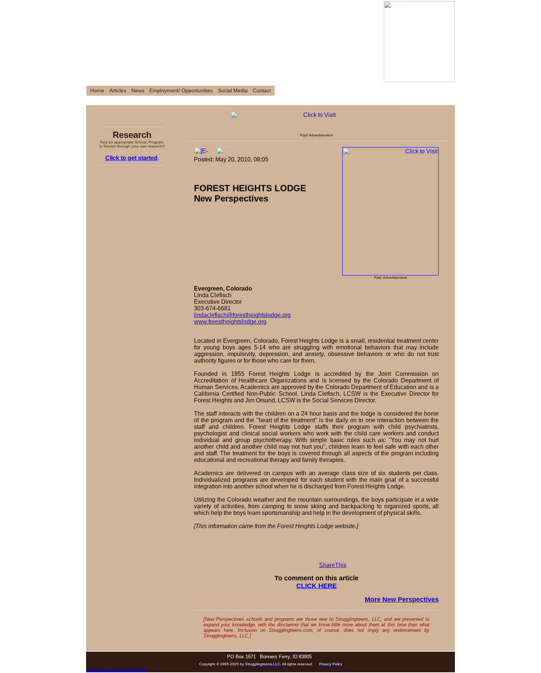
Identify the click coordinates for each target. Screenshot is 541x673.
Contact (262, 90)
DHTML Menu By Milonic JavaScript (116, 670)
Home (97, 90)
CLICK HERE (316, 586)
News (137, 90)
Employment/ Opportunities (181, 90)
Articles (117, 90)
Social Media (233, 90)
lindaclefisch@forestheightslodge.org (242, 315)
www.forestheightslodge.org (230, 321)
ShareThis (332, 565)
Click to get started (131, 158)
